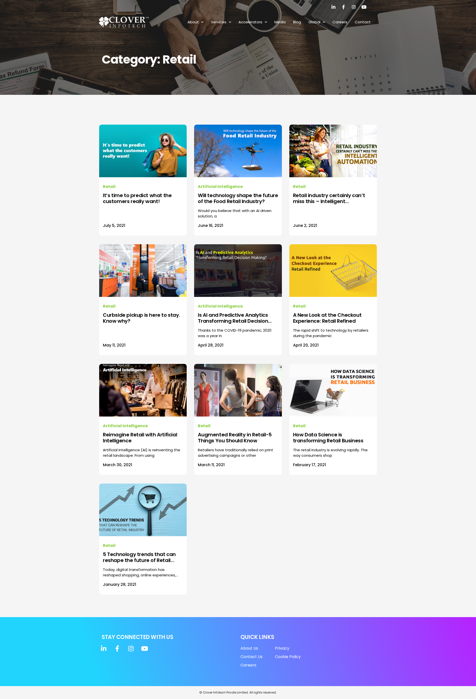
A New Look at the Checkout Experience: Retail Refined (327, 318)
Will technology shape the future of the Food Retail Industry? (238, 198)
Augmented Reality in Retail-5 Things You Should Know (234, 438)
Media (280, 22)
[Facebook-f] (343, 6)
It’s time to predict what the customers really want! (137, 198)
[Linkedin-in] (333, 6)
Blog (297, 22)
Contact (363, 22)
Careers (339, 22)
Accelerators (250, 22)
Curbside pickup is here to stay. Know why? (141, 318)
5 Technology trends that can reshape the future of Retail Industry (139, 557)
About (193, 22)
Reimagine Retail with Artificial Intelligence (140, 438)
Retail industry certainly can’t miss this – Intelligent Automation (329, 198)
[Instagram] (353, 6)
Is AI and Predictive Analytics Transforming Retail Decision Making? (233, 318)
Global (314, 22)
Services (218, 22)
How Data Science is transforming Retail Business (328, 438)
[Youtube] (363, 6)
